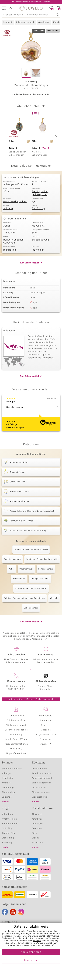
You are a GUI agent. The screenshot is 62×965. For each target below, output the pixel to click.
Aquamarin (37, 823)
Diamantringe (9, 792)
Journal (44, 744)
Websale (54, 598)
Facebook (5, 912)
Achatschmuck (39, 768)
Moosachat (38, 226)
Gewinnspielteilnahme (16, 729)
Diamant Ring (9, 833)
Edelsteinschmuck (25, 22)
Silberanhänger (31, 608)
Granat (35, 837)
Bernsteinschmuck (41, 782)
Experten (45, 725)
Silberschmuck (26, 569)
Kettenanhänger (45, 569)
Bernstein (37, 828)
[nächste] (55, 136)
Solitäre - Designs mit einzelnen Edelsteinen (24, 598)
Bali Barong (38, 208)
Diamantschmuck (41, 792)
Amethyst (37, 819)
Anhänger (6, 773)
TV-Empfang (16, 734)
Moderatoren (45, 720)
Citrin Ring (7, 828)
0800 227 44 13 (16, 689)
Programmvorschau (45, 734)
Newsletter (45, 739)
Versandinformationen (16, 744)
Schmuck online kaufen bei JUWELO (31, 549)
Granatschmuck (40, 797)
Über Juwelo (45, 715)
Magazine (46, 729)
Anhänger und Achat (39, 578)
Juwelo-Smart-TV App (16, 739)
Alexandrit (37, 814)
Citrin (35, 833)
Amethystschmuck (41, 773)
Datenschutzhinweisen (40, 945)
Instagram (21, 912)
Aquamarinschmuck (42, 778)
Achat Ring (7, 814)
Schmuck (7, 22)
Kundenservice (16, 715)
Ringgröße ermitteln (16, 753)
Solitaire (8, 208)
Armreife (6, 782)
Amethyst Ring (9, 819)
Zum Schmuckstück (29, 262)
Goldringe (7, 797)
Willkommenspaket (16, 725)
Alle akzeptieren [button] (31, 952)
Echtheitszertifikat (16, 720)
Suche (57, 14)
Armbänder (7, 778)
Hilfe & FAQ (16, 748)
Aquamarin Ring (10, 823)
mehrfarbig (9, 250)
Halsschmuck (19, 578)
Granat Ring (8, 837)
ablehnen (37, 940)
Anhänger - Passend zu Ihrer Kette (42, 559)
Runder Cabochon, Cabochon (13, 241)
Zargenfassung (40, 240)
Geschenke (43, 22)
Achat (6, 226)
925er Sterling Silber (15, 201)
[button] (4, 8)
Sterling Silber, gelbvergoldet (40, 193)
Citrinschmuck (39, 787)
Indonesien (38, 250)
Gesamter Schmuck (12, 768)
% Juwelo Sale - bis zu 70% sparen (31, 588)
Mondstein (37, 842)
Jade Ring (7, 842)
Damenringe (8, 787)
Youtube (13, 912)
